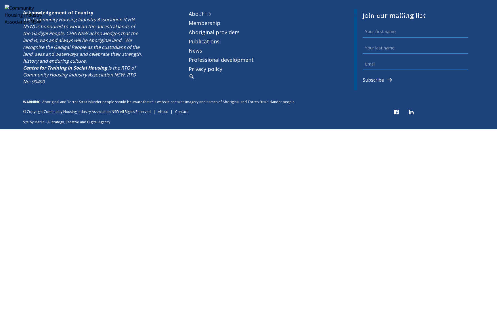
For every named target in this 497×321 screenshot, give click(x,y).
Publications (212, 15)
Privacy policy (205, 69)
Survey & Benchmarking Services (345, 15)
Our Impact (174, 15)
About (426, 15)
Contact (181, 111)
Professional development (221, 59)
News (400, 15)
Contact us (456, 15)
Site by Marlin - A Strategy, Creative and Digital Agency (66, 122)
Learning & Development (267, 15)
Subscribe (373, 80)
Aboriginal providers (214, 32)
